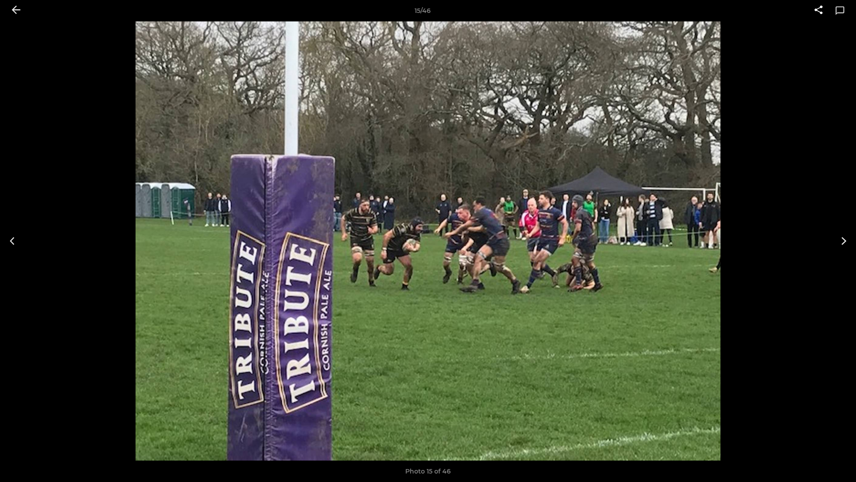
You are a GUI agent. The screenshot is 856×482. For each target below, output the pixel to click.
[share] (818, 10)
